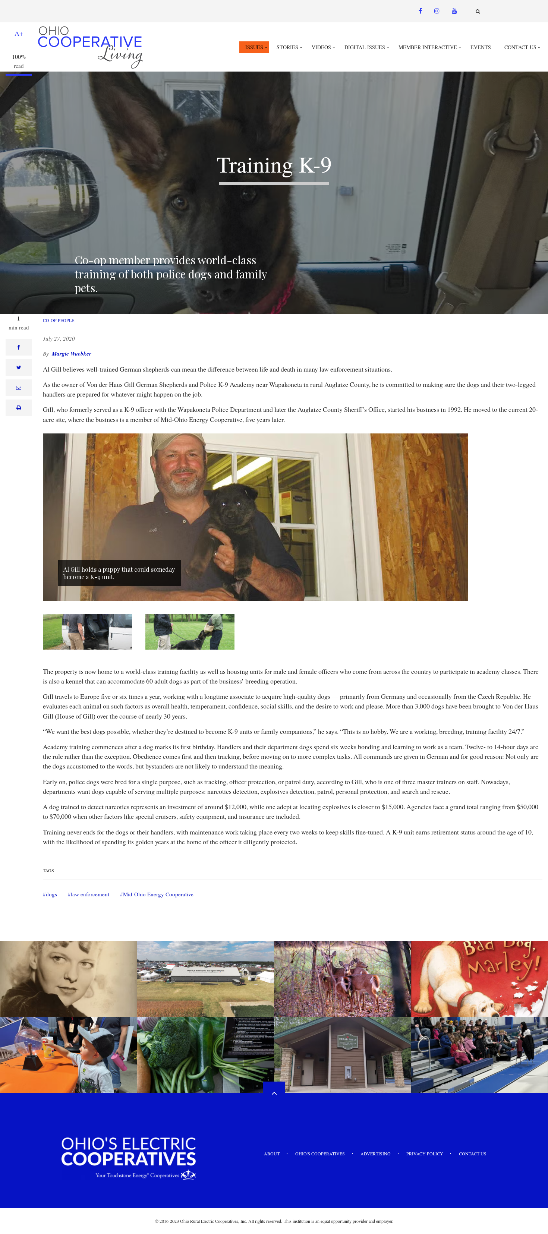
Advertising (375, 1153)
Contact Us (472, 1153)
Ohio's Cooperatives (320, 1153)
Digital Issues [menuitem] (364, 47)
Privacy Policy (424, 1153)
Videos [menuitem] (321, 47)
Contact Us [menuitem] (520, 47)
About (272, 1153)
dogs (51, 894)
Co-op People (58, 320)
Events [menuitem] (480, 47)
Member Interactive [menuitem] (428, 47)
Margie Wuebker (71, 353)
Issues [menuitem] (254, 47)
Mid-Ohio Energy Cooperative (158, 894)
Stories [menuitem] (287, 47)
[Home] (91, 47)
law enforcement (90, 894)
